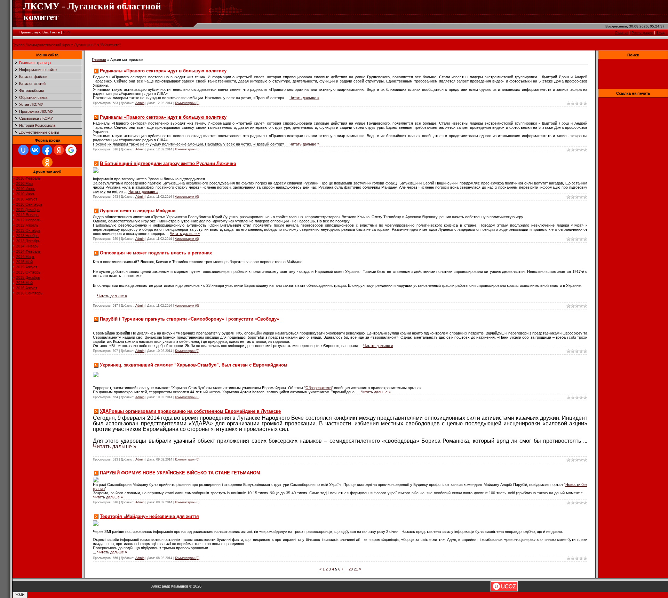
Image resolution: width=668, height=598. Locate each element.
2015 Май (24, 262)
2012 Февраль (28, 220)
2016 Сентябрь (29, 293)
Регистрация (642, 32)
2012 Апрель (27, 225)
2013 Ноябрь (27, 236)
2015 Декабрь (28, 277)
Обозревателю (318, 388)
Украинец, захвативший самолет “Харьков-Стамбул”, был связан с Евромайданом (193, 365)
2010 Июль (25, 194)
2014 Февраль (28, 251)
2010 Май (24, 183)
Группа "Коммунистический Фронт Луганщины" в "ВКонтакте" (67, 45)
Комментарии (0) (187, 103)
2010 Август (26, 199)
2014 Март (25, 256)
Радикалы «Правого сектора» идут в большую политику (163, 70)
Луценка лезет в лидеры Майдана (137, 210)
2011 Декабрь (28, 209)
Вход (660, 32)
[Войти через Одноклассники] (47, 162)
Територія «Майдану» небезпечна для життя (149, 516)
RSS (66, 32)
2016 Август (26, 288)
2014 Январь (27, 246)
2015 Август (26, 267)
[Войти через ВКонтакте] (35, 150)
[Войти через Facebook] (47, 150)
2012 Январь (27, 215)
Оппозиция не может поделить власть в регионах (156, 252)
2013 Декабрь (28, 241)
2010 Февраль (28, 178)
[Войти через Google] (71, 150)
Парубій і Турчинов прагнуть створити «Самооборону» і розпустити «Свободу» (189, 319)
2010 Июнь (25, 189)
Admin (139, 103)
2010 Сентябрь (29, 204)
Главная (621, 32)
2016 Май (24, 283)
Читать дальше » (304, 98)
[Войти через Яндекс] (59, 150)
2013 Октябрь (28, 230)
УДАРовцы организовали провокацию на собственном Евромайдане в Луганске (190, 411)
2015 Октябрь (28, 272)
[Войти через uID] (23, 150)
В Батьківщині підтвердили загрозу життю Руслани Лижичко (168, 163)
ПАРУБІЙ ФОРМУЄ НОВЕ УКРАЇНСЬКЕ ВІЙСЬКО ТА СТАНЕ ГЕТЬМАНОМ (180, 472)
